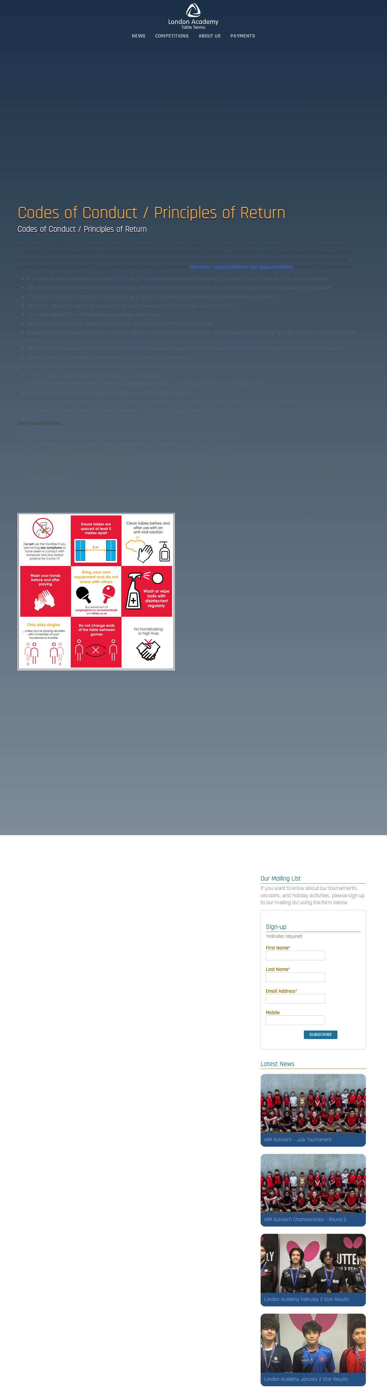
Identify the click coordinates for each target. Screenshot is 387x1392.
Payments (242, 35)
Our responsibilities (271, 267)
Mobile (273, 1012)
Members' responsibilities (219, 267)
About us (210, 35)
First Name (278, 948)
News (138, 35)
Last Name (278, 969)
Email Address (281, 991)
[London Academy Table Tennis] (193, 16)
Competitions (172, 35)
